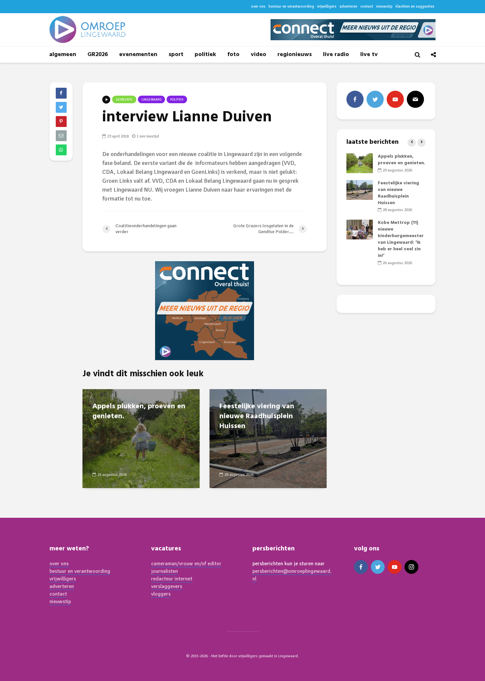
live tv (369, 54)
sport (176, 54)
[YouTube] (395, 99)
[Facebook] (355, 99)
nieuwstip (384, 6)
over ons (258, 6)
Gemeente (124, 100)
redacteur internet (171, 578)
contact (366, 6)
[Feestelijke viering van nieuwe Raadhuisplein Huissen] (268, 438)
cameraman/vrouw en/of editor (186, 563)
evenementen (138, 54)
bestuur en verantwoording (291, 6)
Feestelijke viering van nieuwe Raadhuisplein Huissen (256, 416)
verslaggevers (166, 586)
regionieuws (294, 54)
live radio (336, 54)
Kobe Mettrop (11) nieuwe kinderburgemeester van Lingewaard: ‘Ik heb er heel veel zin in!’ (401, 239)
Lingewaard (151, 100)
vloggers (161, 594)
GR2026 (97, 54)
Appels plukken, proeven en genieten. (138, 411)
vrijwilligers (327, 6)
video (258, 54)
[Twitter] (375, 99)
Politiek (176, 100)
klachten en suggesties (415, 6)
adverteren (348, 6)
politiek (205, 54)
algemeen (62, 54)
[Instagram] (411, 567)
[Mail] (415, 99)
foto (233, 54)
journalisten (164, 571)
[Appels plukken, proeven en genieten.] (141, 438)
